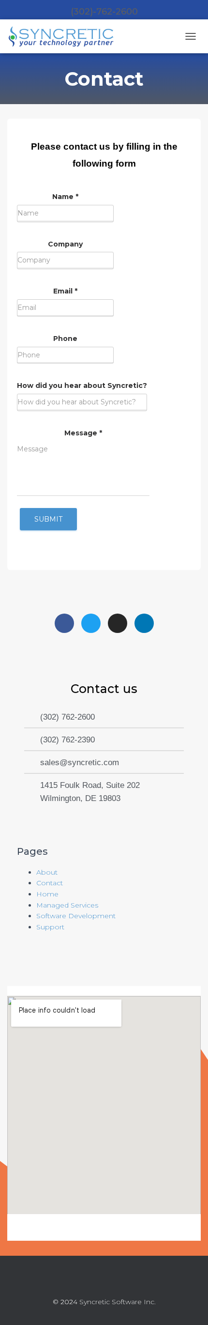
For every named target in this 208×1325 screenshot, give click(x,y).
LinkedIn (130, 1281)
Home (47, 894)
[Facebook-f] (64, 623)
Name (65, 196)
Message (83, 433)
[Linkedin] (144, 623)
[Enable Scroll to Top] (189, 1306)
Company (65, 244)
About (47, 872)
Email (65, 291)
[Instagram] (117, 623)
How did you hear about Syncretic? (82, 385)
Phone (65, 338)
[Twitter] (91, 623)
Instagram (112, 1281)
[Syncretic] (65, 36)
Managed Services (67, 905)
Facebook (78, 1281)
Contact (49, 882)
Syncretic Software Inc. (117, 1301)
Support (50, 927)
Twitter (95, 1281)
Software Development (76, 915)
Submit (48, 519)
